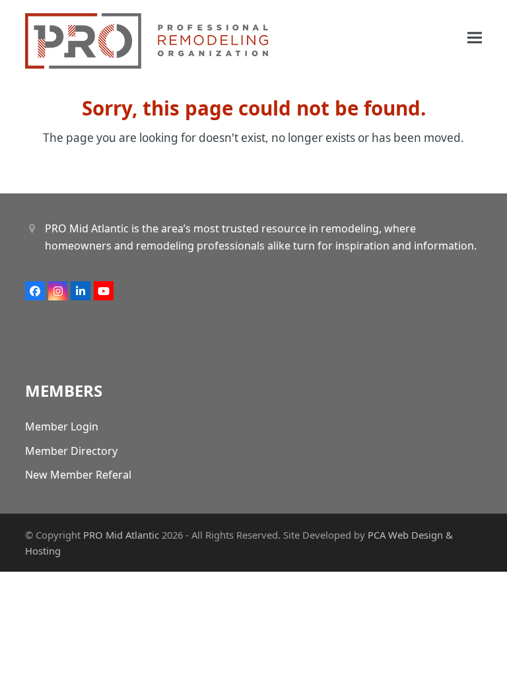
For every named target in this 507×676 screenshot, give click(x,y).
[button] (474, 38)
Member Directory (71, 451)
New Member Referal (78, 474)
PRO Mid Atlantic (121, 534)
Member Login (61, 426)
